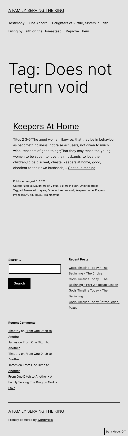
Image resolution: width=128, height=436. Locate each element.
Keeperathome (85, 190)
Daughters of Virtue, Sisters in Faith (80, 23)
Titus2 (38, 194)
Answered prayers (35, 190)
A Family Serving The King (36, 10)
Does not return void (61, 190)
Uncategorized (89, 185)
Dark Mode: (113, 431)
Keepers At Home (46, 126)
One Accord (38, 23)
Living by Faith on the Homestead (35, 31)
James (13, 342)
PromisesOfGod (23, 194)
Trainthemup (52, 194)
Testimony (16, 23)
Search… (14, 259)
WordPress (45, 419)
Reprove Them (77, 31)
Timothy (14, 331)
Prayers (100, 190)
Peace (73, 307)
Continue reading (81, 168)
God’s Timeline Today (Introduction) (94, 302)
